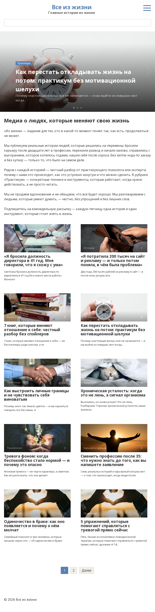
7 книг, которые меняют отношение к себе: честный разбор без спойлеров (32, 330)
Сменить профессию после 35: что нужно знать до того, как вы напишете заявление (113, 460)
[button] (74, 108)
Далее (86, 570)
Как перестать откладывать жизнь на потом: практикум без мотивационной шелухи (113, 330)
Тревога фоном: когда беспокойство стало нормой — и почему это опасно (37, 460)
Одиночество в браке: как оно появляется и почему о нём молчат (34, 526)
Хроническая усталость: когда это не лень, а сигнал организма (113, 393)
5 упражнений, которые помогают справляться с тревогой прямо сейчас (105, 526)
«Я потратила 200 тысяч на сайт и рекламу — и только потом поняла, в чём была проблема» (113, 260)
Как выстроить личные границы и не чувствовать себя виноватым (36, 395)
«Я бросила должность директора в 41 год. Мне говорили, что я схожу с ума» (33, 260)
